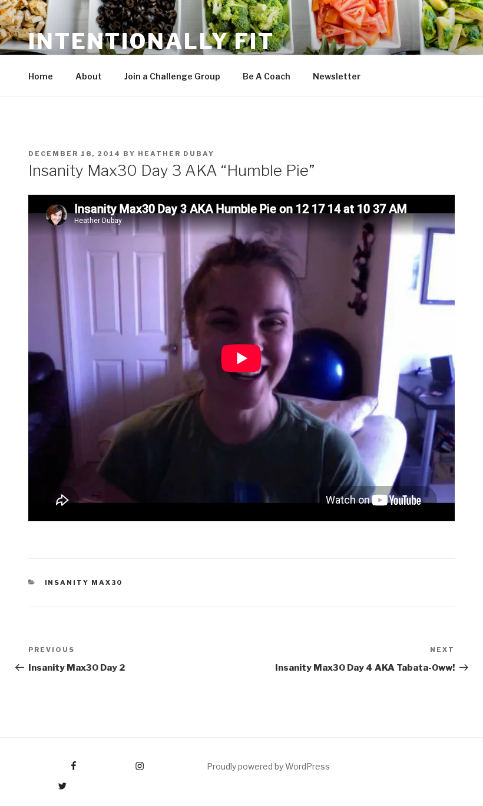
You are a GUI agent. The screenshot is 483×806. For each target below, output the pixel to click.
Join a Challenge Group (172, 76)
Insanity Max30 (84, 582)
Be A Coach (266, 76)
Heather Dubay (176, 153)
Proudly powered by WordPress (268, 766)
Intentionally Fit (151, 41)
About (88, 76)
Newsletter (336, 76)
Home (40, 76)
